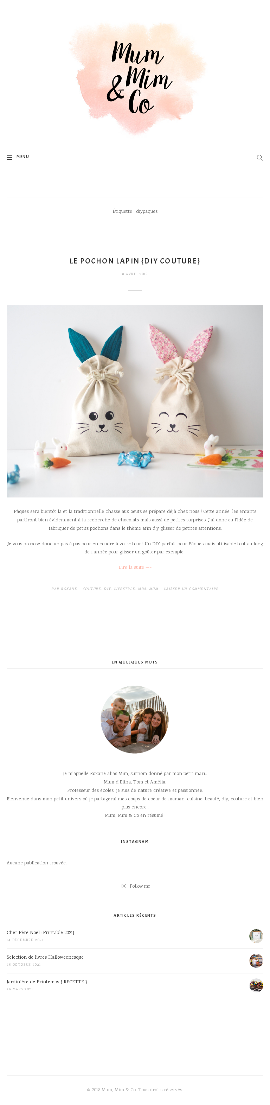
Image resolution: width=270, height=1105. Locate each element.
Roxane (69, 589)
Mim (142, 589)
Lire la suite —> (135, 567)
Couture (92, 589)
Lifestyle (124, 589)
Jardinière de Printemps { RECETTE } (47, 982)
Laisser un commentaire (191, 589)
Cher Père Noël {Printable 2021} (41, 932)
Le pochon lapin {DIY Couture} (135, 261)
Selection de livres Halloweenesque (45, 957)
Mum (154, 589)
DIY (107, 589)
